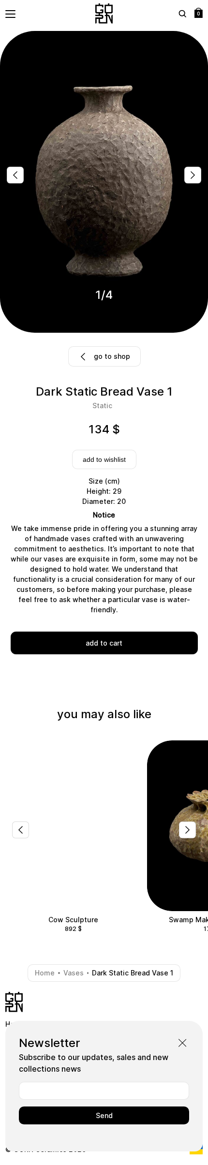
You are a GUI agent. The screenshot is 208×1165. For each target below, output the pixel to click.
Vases (73, 973)
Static (102, 405)
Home (45, 973)
